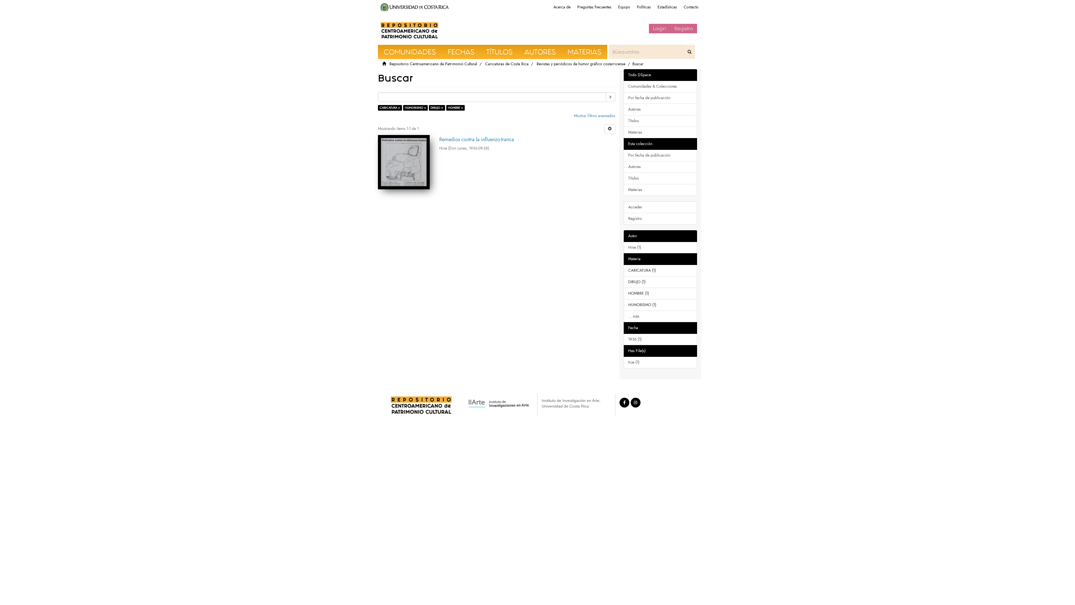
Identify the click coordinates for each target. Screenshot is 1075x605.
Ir (610, 97)
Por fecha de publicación (649, 98)
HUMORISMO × (415, 108)
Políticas (644, 7)
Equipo (624, 7)
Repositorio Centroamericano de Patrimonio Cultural (433, 64)
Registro (683, 28)
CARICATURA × (390, 108)
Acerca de (562, 7)
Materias (635, 132)
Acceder (635, 207)
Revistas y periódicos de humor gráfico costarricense (581, 64)
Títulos (633, 121)
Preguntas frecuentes (594, 7)
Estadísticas (667, 7)
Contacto (691, 7)
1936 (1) (635, 339)
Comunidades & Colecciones (652, 86)
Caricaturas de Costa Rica (507, 64)
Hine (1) (634, 247)
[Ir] (689, 52)
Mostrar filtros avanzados (594, 115)
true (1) (633, 362)
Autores (634, 109)
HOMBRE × (455, 108)
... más (633, 316)
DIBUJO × (437, 108)
